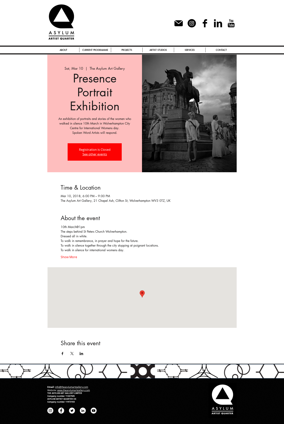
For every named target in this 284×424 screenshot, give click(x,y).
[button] (126, 49)
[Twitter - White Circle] (72, 411)
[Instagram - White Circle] (50, 411)
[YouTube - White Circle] (94, 411)
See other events (94, 154)
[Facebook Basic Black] (205, 23)
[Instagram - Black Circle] (192, 23)
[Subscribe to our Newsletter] (178, 23)
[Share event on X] (72, 353)
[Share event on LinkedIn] (81, 353)
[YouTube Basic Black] (231, 23)
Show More (69, 257)
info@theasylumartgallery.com (71, 386)
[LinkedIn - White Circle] (83, 411)
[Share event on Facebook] (62, 353)
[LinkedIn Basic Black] (218, 23)
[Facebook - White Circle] (61, 411)
